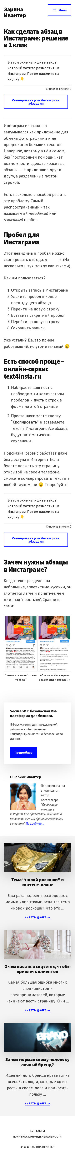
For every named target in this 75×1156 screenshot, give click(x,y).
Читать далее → (37, 917)
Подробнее (23, 752)
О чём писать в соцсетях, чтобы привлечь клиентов (37, 968)
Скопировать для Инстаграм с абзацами (36, 102)
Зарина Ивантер (15, 12)
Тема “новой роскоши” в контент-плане (37, 882)
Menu (63, 10)
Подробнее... (35, 823)
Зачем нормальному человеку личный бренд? (37, 1061)
